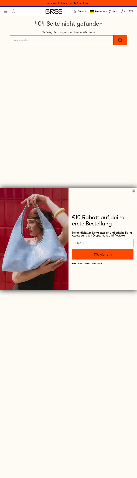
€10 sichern (102, 254)
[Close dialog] (134, 191)
